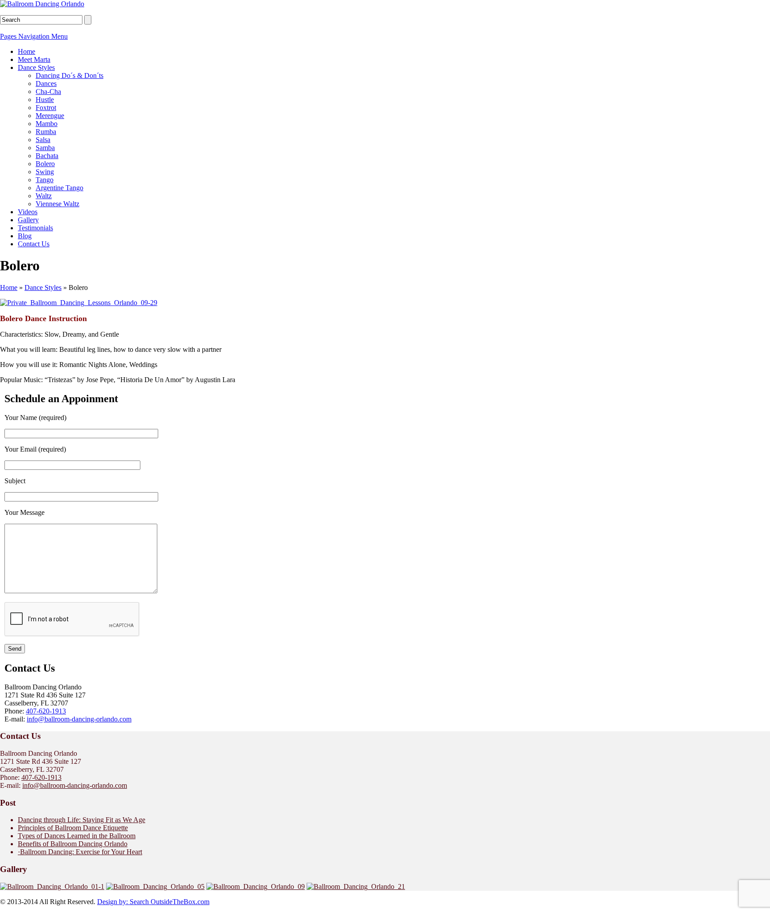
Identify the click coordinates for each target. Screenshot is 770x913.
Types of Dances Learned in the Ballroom (76, 836)
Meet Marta (34, 59)
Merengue (50, 115)
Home (26, 51)
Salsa (43, 139)
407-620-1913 (46, 711)
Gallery (28, 220)
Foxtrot (46, 107)
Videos (27, 212)
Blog (25, 236)
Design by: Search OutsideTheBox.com (153, 901)
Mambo (46, 123)
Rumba (46, 131)
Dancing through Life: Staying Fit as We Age (81, 819)
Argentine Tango (59, 188)
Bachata (47, 155)
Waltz (44, 196)
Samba (45, 147)
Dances (46, 83)
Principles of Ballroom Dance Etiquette (73, 827)
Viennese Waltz (57, 204)
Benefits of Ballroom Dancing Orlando (72, 844)
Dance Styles (36, 67)
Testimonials (35, 228)
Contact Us (33, 244)
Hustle (45, 99)
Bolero (45, 163)
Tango (44, 179)
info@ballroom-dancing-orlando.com (79, 719)
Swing (45, 171)
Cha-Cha (48, 91)
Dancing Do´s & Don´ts (69, 75)
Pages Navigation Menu (34, 36)
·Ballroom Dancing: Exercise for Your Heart (80, 852)
